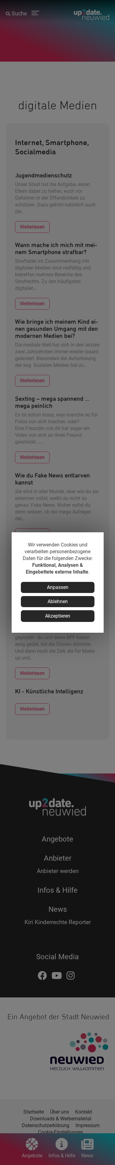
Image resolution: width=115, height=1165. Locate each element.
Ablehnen (58, 601)
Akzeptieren (57, 616)
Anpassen (57, 587)
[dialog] (58, 582)
